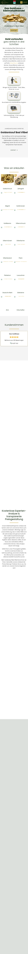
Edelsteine (20, 292)
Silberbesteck (7, 258)
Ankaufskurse (14, 63)
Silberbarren (21, 241)
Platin (20, 258)
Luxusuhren (20, 275)
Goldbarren (7, 223)
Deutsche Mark (7, 292)
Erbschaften (20, 310)
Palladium (7, 275)
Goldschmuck (7, 189)
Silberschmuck (20, 223)
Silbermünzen (7, 241)
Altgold (7, 206)
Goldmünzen (20, 206)
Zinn (7, 310)
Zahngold (21, 189)
